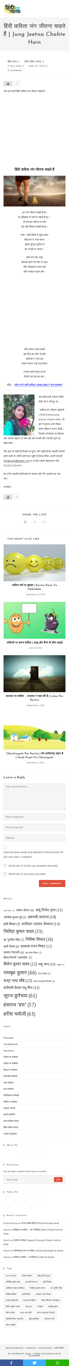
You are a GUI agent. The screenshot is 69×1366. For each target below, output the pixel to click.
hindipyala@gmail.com (16, 460)
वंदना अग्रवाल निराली (44, 981)
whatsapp (57, 1362)
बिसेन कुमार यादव (20, 964)
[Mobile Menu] (64, 8)
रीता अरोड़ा (44, 973)
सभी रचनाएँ (59, 1347)
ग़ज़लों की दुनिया (10, 1133)
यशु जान (47, 964)
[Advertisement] (34, 131)
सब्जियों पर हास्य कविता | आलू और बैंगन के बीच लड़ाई (34, 642)
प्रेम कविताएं (9, 1082)
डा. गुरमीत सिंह (14, 940)
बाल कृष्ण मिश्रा (33, 952)
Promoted (8, 1037)
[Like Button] (8, 83)
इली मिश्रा (12, 924)
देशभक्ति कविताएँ (10, 1076)
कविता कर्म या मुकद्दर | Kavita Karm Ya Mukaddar (34, 587)
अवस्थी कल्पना (42, 916)
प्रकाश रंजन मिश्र (36, 946)
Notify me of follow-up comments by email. (33, 865)
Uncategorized (11, 1044)
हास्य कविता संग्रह (11, 1120)
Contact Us (30, 1347)
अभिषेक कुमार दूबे (15, 917)
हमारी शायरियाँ (9, 1114)
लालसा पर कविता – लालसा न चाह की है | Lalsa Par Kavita (34, 698)
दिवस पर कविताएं (10, 1069)
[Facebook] (26, 1153)
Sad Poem (9, 910)
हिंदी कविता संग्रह (33, 61)
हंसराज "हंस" (20, 1004)
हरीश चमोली (19, 1013)
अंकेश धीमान (25, 910)
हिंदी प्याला (12, 61)
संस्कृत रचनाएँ (9, 1108)
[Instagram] (34, 1153)
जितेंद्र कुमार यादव (23, 931)
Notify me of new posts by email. (27, 874)
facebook (11, 1362)
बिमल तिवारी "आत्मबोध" (18, 957)
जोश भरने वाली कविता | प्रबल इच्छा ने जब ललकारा (38, 384)
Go (58, 1179)
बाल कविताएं (8, 1088)
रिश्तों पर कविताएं (10, 1101)
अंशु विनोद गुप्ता (49, 910)
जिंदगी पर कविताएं (11, 1057)
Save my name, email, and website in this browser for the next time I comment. (34, 854)
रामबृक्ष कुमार (20, 972)
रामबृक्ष (60, 964)
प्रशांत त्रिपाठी (14, 952)
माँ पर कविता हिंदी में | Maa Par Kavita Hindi (40, 1223)
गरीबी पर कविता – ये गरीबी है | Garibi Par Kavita (33, 1257)
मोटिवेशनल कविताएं (11, 1095)
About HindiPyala (14, 1347)
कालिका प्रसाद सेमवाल (41, 923)
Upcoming (9, 1050)
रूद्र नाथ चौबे (18, 980)
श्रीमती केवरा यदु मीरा (21, 987)
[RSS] (41, 1202)
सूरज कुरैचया (20, 995)
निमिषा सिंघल (39, 939)
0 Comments (15, 70)
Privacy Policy (45, 1347)
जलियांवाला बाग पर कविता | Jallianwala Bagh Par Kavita (38, 1250)
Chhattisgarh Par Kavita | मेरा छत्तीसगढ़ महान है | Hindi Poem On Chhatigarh (34, 755)
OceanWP (34, 1356)
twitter (34, 1362)
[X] (42, 1153)
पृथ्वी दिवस (11, 946)
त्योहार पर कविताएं (11, 1063)
